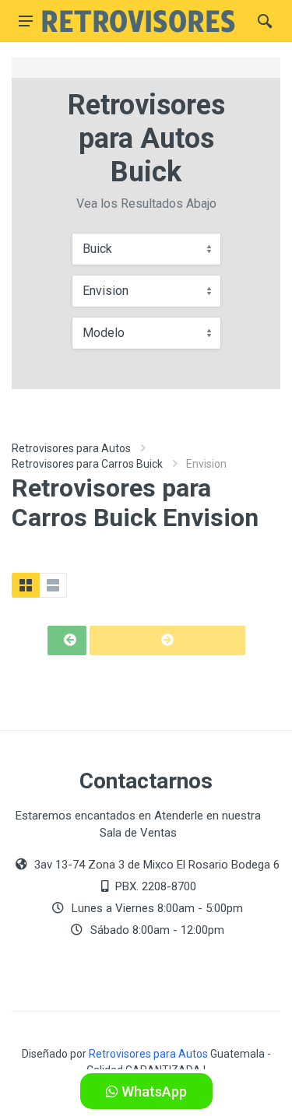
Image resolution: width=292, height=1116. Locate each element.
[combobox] (146, 249)
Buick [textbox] (97, 248)
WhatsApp (152, 1091)
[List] (53, 585)
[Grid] (26, 585)
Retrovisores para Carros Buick (87, 464)
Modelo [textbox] (104, 332)
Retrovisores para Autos (71, 448)
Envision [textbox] (105, 290)
